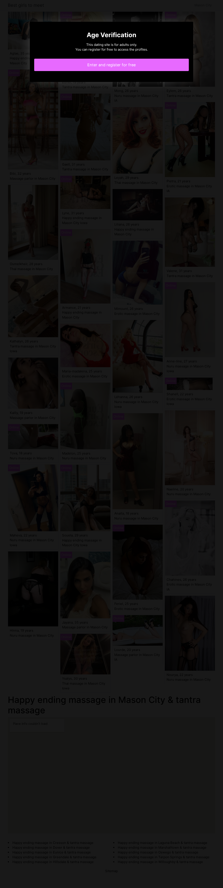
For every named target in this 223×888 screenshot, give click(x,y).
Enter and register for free (111, 65)
